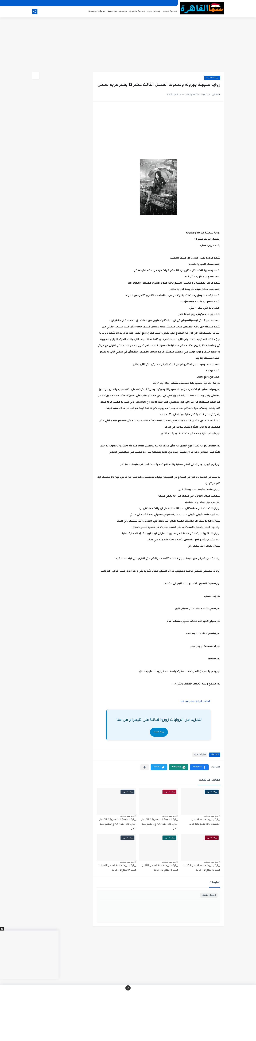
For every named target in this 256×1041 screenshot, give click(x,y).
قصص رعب (153, 11)
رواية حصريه (212, 78)
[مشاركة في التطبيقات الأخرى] (144, 767)
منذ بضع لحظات (211, 816)
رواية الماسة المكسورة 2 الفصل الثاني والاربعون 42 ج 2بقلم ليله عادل (117, 824)
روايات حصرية (137, 11)
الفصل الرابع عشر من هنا (195, 701)
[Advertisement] (128, 45)
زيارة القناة (158, 732)
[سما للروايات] (202, 8)
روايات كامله (170, 11)
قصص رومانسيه (117, 11)
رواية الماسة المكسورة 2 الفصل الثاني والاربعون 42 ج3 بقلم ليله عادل (159, 824)
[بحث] (34, 11)
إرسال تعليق (209, 895)
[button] (199, 767)
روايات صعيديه (96, 11)
